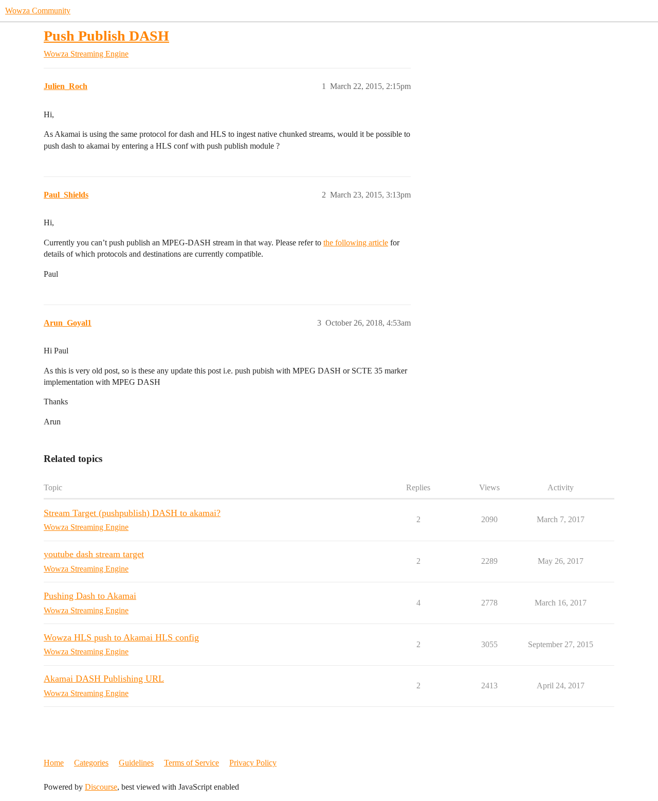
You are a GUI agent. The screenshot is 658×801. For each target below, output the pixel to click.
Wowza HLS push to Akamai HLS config (121, 637)
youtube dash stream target (94, 554)
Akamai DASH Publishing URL (104, 678)
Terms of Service (191, 762)
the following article (355, 242)
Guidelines (136, 762)
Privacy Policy (253, 762)
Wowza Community (37, 10)
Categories (91, 762)
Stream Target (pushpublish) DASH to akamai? (132, 513)
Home (54, 762)
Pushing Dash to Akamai (90, 596)
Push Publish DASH (106, 36)
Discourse (101, 786)
